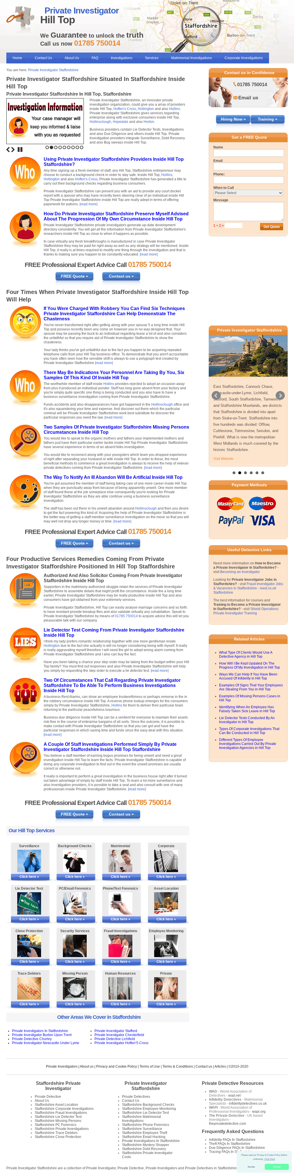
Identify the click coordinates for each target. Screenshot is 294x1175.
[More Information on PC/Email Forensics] (75, 903)
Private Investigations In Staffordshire (151, 1141)
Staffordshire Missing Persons (58, 1121)
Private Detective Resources (233, 1083)
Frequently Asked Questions (233, 1131)
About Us (72, 58)
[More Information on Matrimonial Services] (120, 861)
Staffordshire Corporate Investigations (64, 1109)
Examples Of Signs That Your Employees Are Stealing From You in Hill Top (251, 694)
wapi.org (259, 1112)
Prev (216, 398)
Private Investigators (62, 1066)
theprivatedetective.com (227, 1124)
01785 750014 (126, 616)
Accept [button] (277, 1167)
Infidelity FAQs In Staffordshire (232, 1140)
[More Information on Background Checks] (75, 861)
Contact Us (43, 58)
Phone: (219, 174)
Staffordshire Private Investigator (58, 1086)
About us (87, 1066)
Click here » (29, 877)
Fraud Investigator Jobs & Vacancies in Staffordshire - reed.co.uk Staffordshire (248, 594)
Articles (220, 1066)
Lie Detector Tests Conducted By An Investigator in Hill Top (247, 726)
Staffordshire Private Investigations (62, 1129)
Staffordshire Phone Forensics (145, 1125)
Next (13, 149)
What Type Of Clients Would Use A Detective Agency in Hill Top (245, 661)
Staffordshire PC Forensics (55, 1125)
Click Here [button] (269, 1159)
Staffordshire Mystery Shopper (145, 1145)
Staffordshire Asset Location (56, 1105)
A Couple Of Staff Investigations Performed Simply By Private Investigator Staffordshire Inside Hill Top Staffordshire (110, 747)
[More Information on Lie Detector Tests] (29, 903)
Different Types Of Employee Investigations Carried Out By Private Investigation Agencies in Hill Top (247, 750)
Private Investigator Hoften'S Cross (121, 1043)
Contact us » (121, 276)
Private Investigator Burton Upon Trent (41, 1035)
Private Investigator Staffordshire (53, 70)
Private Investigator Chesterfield (119, 1035)
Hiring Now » (233, 119)
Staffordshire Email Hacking (143, 1137)
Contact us (204, 1066)
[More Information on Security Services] (75, 946)
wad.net (234, 1095)
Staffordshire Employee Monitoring (149, 1109)
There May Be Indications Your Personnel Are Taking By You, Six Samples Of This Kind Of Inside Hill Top (114, 375)
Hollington (146, 109)
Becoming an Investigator (240, 578)
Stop (20, 149)
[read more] (88, 204)
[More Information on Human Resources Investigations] (120, 988)
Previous (8, 149)
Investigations (121, 58)
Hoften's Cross (124, 109)
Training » (267, 119)
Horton (149, 122)
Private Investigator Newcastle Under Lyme (45, 1043)
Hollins (174, 109)
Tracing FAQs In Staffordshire (231, 1152)
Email (218, 161)
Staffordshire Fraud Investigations (61, 1113)
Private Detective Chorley (32, 1039)
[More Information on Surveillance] (29, 861)
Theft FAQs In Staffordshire (229, 1144)
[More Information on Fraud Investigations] (120, 946)
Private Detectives (136, 1097)
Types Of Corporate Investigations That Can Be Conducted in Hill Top (249, 737)
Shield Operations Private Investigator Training (245, 617)
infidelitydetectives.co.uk (248, 1104)
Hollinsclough (100, 122)
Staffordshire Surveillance (142, 1129)
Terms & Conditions (178, 1066)
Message (220, 200)
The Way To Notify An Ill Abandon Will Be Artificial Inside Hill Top (113, 477)
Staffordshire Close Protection (58, 1137)
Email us (248, 97)
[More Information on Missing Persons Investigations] (75, 988)
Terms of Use (150, 1066)
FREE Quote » (74, 276)
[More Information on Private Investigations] (166, 988)
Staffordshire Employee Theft (144, 1133)
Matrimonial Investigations (191, 58)
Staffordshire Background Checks (148, 1105)
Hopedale (120, 122)
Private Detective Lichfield (114, 1039)
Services (151, 58)
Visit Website (223, 465)
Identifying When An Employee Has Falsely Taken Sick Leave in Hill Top (247, 715)
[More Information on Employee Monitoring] (166, 946)
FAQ (95, 58)
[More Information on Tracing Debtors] (29, 988)
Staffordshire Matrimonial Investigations (141, 1119)
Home (17, 58)
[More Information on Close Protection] (29, 946)
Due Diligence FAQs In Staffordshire (237, 1148)
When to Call (223, 188)
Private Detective (48, 1097)
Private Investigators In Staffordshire (40, 1031)
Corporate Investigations (244, 58)
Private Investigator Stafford (115, 1031)
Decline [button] (251, 1167)
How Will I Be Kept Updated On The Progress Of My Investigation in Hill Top (249, 672)
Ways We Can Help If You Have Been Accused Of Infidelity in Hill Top (248, 683)
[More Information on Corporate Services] (166, 861)
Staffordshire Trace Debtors (56, 1133)
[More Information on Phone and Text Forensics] (120, 903)
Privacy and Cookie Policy (116, 1066)
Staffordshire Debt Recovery (144, 1149)
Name (218, 147)
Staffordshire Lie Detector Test (58, 1117)
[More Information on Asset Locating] (166, 903)
